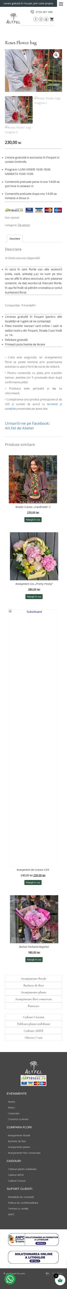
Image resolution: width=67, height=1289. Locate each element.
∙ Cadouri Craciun (16, 1180)
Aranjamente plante (33, 992)
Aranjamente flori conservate (33, 999)
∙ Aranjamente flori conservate (24, 1152)
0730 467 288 (44, 12)
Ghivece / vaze (34, 1037)
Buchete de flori (33, 985)
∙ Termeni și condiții (17, 1208)
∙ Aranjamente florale (18, 1135)
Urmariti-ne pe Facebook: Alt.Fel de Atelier (28, 426)
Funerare (33, 1006)
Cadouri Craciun (33, 1017)
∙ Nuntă (11, 1101)
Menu (61, 3)
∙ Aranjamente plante (18, 1147)
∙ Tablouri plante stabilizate (22, 1169)
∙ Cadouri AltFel (15, 1174)
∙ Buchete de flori (16, 1141)
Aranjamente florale (33, 978)
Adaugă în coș (33, 519)
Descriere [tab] (14, 238)
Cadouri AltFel (33, 1031)
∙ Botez (11, 1107)
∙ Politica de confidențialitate (22, 1202)
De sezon (24, 225)
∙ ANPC (11, 1214)
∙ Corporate (13, 1113)
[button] (56, 55)
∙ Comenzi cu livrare (18, 1119)
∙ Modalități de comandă (20, 1197)
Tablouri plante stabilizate (33, 1024)
